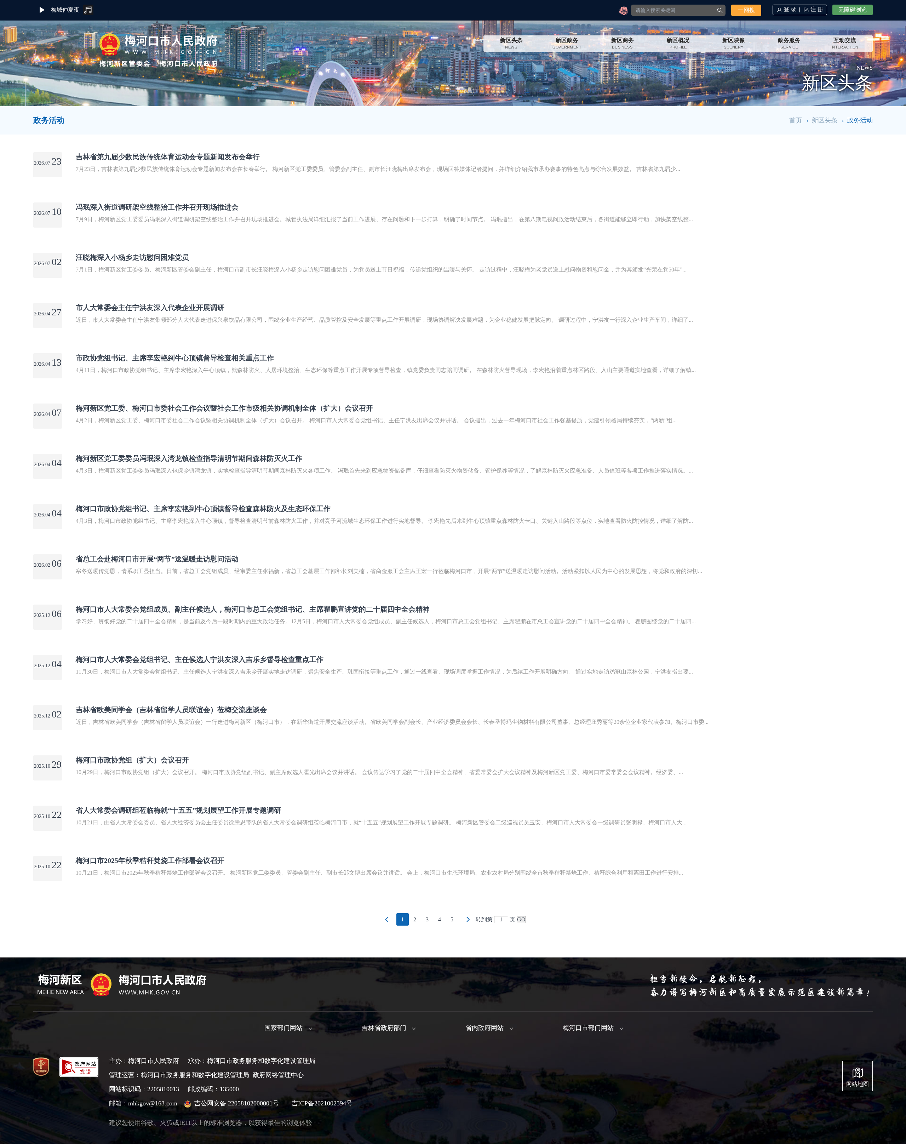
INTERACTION (845, 47)
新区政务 (566, 43)
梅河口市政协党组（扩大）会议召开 (132, 760)
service (789, 47)
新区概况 (678, 43)
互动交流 (845, 43)
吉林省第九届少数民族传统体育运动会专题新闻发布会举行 (168, 157)
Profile (678, 47)
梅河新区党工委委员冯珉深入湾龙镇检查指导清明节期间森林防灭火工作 (189, 458)
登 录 (790, 9)
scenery (734, 47)
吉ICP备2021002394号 (322, 1103)
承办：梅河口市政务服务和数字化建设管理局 (251, 1060)
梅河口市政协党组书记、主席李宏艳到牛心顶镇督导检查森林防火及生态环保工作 (203, 509)
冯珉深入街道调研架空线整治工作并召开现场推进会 (157, 207)
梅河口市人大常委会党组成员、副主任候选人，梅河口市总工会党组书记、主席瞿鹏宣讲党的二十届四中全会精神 (253, 609)
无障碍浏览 (852, 10)
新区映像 (733, 43)
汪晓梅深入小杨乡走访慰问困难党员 (132, 257)
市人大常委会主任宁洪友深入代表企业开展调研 (150, 307)
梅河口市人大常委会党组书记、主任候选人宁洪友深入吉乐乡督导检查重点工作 (199, 659)
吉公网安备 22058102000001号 (236, 1103)
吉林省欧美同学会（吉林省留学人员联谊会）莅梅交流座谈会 (171, 710)
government (566, 47)
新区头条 (511, 43)
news (511, 47)
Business (622, 47)
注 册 (816, 9)
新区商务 (622, 43)
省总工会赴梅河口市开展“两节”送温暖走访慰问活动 (157, 559)
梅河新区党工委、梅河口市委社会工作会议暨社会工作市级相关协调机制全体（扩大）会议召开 (224, 408)
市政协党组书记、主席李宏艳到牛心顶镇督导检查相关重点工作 (175, 358)
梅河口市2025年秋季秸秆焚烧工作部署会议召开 (150, 860)
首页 (795, 120)
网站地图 (857, 1084)
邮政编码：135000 (213, 1089)
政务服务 (789, 43)
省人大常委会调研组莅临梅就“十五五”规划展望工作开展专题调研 (178, 810)
